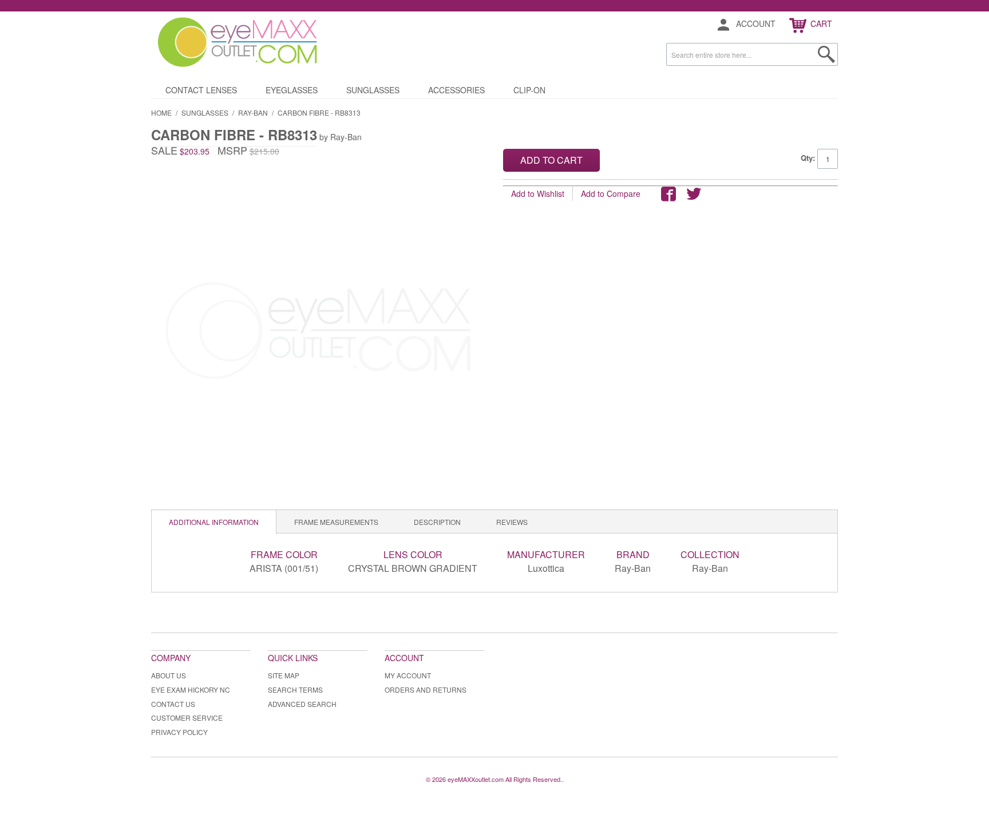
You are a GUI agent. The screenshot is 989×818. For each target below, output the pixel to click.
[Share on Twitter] (693, 194)
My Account (408, 675)
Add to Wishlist (537, 193)
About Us (168, 675)
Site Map (283, 675)
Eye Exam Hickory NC (190, 689)
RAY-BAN (253, 112)
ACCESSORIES (456, 90)
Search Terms (295, 689)
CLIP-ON (529, 90)
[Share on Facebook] (668, 194)
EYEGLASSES (292, 90)
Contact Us (173, 704)
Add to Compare (610, 193)
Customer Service (187, 717)
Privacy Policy (179, 732)
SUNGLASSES (372, 90)
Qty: (808, 157)
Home (161, 112)
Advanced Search (302, 704)
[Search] (826, 54)
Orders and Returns (425, 689)
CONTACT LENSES (201, 90)
